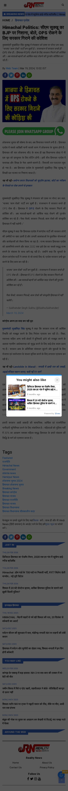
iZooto (57, 413)
